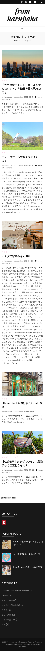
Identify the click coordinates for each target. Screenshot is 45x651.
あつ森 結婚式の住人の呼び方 (27, 554)
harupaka (8, 97)
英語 (3, 624)
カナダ (5, 80)
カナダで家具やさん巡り (16, 256)
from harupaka (22, 14)
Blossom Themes (23, 644)
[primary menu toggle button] (22, 29)
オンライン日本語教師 (11, 605)
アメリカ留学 (7, 600)
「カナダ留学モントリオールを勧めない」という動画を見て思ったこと (21, 88)
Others (5, 595)
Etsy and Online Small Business (15, 590)
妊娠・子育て (7, 619)
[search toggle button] (42, 2)
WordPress (22, 647)
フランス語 (14, 457)
